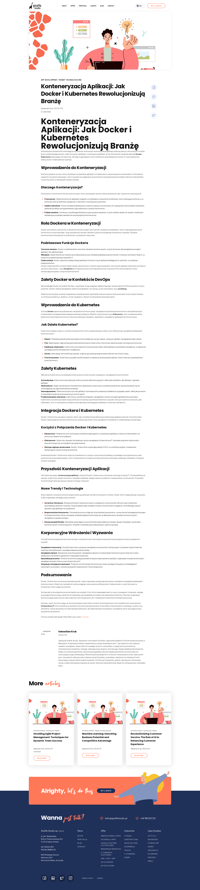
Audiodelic (153, 850)
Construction (131, 839)
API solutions (107, 866)
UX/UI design (107, 862)
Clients (93, 6)
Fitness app (153, 843)
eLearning (153, 854)
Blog (102, 6)
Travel (127, 850)
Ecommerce (129, 847)
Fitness (128, 836)
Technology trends (52, 730)
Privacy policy (87, 878)
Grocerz (152, 857)
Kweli (150, 861)
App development (49, 80)
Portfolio (82, 6)
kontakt (85, 617)
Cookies (100, 878)
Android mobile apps (111, 836)
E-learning (129, 854)
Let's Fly (152, 836)
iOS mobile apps (108, 839)
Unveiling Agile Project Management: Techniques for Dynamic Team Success (51, 737)
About (64, 6)
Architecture (131, 843)
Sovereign (153, 839)
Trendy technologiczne (70, 80)
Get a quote (156, 6)
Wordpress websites (111, 849)
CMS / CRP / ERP (108, 858)
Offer (73, 6)
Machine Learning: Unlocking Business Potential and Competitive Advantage (99, 737)
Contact (111, 6)
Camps (151, 847)
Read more (42, 758)
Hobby (127, 857)
